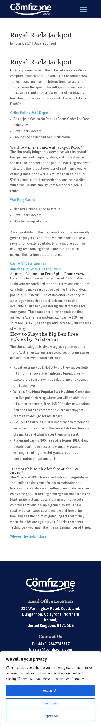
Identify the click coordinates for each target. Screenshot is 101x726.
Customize (50, 703)
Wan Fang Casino (22, 200)
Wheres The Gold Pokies (28, 536)
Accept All (50, 690)
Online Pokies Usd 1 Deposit (30, 113)
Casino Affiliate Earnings (28, 263)
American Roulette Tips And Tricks (35, 269)
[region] (50, 688)
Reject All (50, 716)
